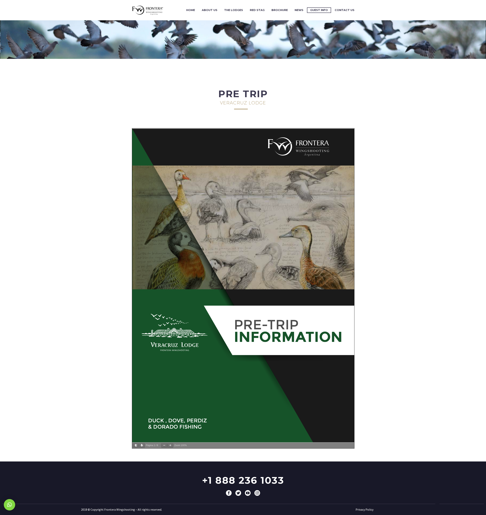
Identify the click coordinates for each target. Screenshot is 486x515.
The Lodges (233, 10)
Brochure (279, 10)
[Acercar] (170, 445)
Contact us (344, 10)
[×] (9, 504)
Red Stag (257, 10)
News (299, 10)
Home (190, 10)
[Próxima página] (142, 445)
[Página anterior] (136, 445)
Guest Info (319, 10)
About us (209, 10)
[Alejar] (164, 445)
